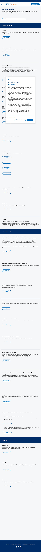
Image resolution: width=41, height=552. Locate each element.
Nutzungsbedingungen (17, 544)
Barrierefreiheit (32, 544)
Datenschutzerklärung (11, 84)
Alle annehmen (30, 119)
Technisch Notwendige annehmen (20, 119)
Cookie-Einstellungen (11, 117)
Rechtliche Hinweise (25, 544)
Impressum (7, 544)
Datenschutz (12, 544)
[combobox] (14, 18)
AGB (29, 544)
